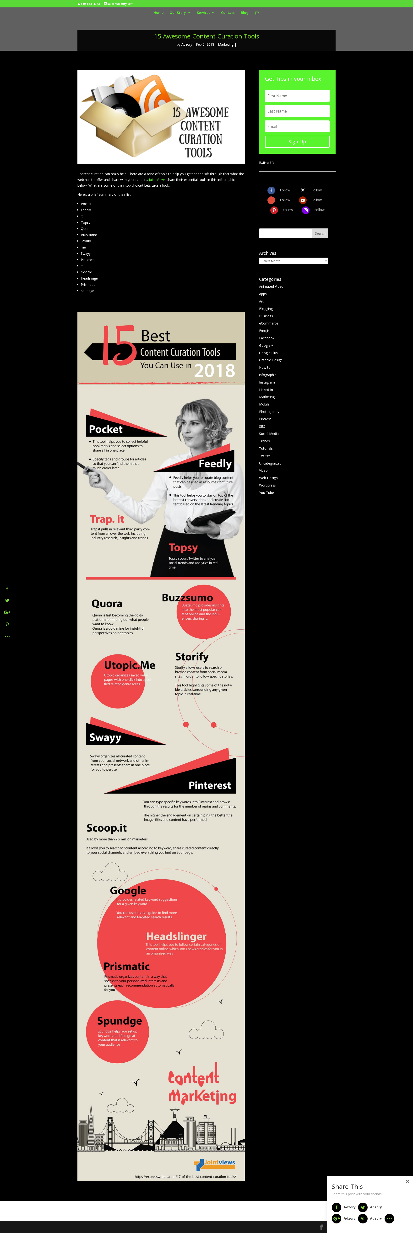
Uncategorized (270, 463)
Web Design (268, 478)
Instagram (267, 382)
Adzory (186, 44)
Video (263, 470)
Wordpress (267, 485)
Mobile (264, 404)
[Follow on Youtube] (303, 200)
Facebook (266, 338)
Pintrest (265, 419)
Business (266, 316)
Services (203, 13)
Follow (285, 190)
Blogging (266, 308)
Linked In (266, 389)
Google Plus (268, 353)
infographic (267, 375)
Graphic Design (271, 360)
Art (261, 301)
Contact (228, 13)
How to (265, 367)
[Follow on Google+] (271, 200)
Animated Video (271, 286)
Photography (269, 411)
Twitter (264, 456)
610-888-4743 (90, 4)
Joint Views (157, 179)
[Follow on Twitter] (303, 190)
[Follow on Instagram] (306, 210)
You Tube (266, 492)
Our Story (178, 13)
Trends (264, 441)
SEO (262, 426)
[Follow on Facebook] (271, 190)
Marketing (226, 44)
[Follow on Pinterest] (274, 210)
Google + (266, 345)
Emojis (264, 330)
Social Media (269, 433)
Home (158, 13)
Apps (263, 294)
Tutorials (266, 448)
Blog (244, 13)
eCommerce (268, 323)
